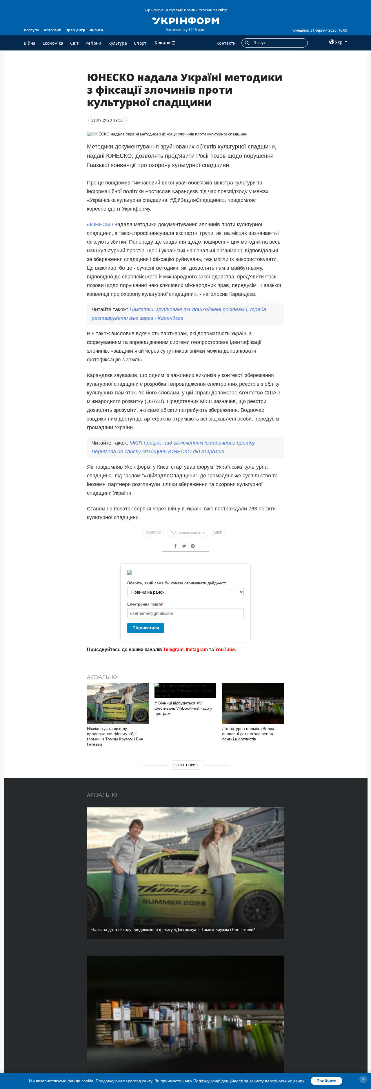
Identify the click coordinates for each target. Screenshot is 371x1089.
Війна (30, 43)
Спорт (140, 43)
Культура (117, 43)
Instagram (197, 649)
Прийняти (327, 1081)
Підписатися (145, 627)
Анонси (96, 30)
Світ (74, 43)
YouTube (225, 649)
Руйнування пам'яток (187, 533)
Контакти (226, 43)
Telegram (173, 649)
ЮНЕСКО (101, 224)
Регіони (93, 43)
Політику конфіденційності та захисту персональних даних (248, 1081)
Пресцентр (75, 30)
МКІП (218, 533)
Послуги (31, 30)
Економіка (53, 43)
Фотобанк (52, 30)
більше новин (185, 765)
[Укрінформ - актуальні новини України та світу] (185, 20)
